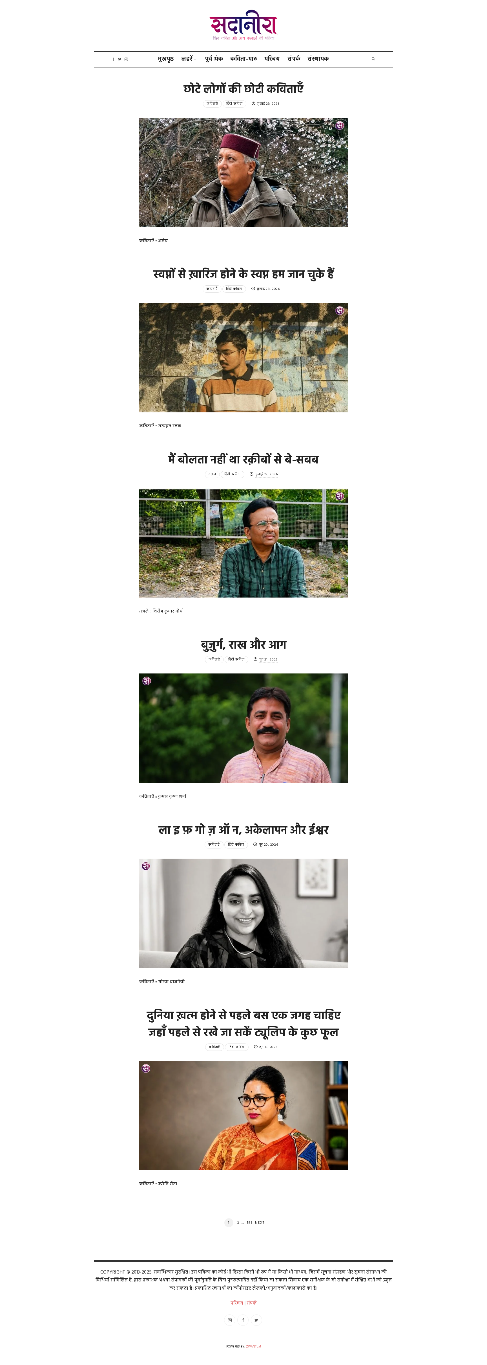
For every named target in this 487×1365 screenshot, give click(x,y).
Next (260, 1223)
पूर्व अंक (214, 59)
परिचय (272, 59)
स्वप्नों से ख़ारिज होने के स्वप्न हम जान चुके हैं (244, 275)
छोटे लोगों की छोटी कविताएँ (243, 90)
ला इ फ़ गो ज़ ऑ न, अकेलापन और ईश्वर (244, 831)
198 (250, 1223)
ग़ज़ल (212, 474)
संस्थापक (318, 59)
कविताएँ (212, 104)
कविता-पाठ (244, 59)
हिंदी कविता (234, 104)
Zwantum (253, 1346)
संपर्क (294, 59)
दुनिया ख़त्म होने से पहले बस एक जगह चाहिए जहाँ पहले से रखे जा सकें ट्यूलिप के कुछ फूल (243, 1024)
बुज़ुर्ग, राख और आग (243, 646)
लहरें (186, 59)
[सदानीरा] (243, 25)
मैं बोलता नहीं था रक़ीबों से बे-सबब (243, 461)
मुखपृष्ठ (166, 59)
